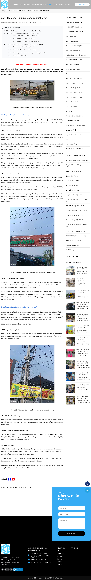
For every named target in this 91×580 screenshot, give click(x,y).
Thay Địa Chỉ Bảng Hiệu (74, 195)
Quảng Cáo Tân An (72, 176)
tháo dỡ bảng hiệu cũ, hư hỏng (76, 236)
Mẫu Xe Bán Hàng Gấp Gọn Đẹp (83, 280)
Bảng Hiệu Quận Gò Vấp (74, 78)
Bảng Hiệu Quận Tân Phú (74, 92)
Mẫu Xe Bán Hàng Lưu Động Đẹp (83, 397)
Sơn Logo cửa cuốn (72, 185)
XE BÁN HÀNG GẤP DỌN (74, 149)
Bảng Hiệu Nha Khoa (73, 50)
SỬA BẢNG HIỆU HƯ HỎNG (75, 206)
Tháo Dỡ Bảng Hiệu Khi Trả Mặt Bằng (76, 225)
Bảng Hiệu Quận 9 (72, 102)
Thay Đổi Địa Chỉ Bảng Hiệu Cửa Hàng (76, 165)
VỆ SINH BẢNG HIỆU (73, 245)
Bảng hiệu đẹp (71, 36)
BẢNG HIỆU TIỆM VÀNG (74, 60)
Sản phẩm (35, 4)
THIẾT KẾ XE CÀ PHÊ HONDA (75, 55)
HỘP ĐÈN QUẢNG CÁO (74, 135)
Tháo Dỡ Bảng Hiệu (72, 181)
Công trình (58, 4)
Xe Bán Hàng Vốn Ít (83, 385)
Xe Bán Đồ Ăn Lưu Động (74, 27)
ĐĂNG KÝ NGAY (71, 533)
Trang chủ (17, 4)
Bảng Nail (69, 74)
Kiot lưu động (70, 111)
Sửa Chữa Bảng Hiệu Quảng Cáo (77, 160)
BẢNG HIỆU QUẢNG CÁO (74, 22)
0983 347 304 (83, 4)
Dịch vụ (43, 4)
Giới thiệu (27, 4)
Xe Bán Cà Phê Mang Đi (74, 46)
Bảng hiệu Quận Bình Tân (74, 88)
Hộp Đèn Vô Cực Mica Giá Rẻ (75, 125)
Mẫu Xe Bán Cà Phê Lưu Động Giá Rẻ (83, 362)
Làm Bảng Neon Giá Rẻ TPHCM (76, 210)
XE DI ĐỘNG (70, 139)
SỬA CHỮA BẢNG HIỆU (73, 240)
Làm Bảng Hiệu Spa (72, 190)
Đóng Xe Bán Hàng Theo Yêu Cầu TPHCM (83, 303)
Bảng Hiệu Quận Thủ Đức (74, 97)
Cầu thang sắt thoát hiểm (74, 32)
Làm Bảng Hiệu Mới (72, 121)
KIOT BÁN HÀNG (71, 144)
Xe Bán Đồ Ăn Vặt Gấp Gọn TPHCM (82, 315)
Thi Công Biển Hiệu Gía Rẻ (74, 116)
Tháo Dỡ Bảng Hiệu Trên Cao (75, 231)
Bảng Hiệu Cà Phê (72, 41)
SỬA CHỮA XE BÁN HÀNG (74, 171)
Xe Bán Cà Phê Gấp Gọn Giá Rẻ (83, 338)
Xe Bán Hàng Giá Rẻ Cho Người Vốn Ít (83, 374)
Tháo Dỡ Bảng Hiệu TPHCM (75, 220)
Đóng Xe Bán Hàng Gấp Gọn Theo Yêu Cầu (83, 350)
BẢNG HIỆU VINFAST (73, 69)
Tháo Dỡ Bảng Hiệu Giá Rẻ (74, 215)
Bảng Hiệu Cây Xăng (73, 64)
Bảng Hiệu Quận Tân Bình (74, 83)
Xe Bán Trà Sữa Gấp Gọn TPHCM (83, 327)
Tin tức (50, 4)
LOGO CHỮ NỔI (71, 130)
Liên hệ (67, 4)
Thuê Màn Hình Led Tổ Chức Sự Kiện (76, 200)
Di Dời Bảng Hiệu (71, 250)
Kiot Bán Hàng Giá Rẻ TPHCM (83, 291)
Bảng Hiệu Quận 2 (72, 106)
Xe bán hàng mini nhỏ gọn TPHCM (82, 268)
